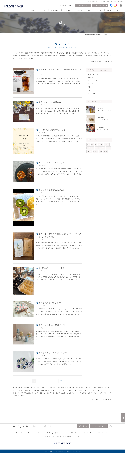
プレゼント (91, 90)
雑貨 (92, 144)
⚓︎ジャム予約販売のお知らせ (52, 190)
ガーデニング (90, 148)
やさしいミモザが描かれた (51, 102)
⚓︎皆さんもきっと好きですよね (53, 353)
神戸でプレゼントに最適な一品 (101, 62)
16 (61, 381)
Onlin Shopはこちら (99, 5)
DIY (96, 148)
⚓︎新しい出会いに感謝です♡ (52, 325)
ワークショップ (92, 81)
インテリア (91, 78)
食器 (89, 87)
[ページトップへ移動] (110, 426)
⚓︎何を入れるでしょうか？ (51, 303)
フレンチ (89, 151)
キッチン (107, 144)
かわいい (108, 148)
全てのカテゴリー (93, 74)
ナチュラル (101, 148)
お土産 (105, 151)
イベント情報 (91, 93)
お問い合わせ (83, 5)
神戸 (88, 144)
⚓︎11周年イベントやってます (52, 268)
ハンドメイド (91, 84)
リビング (101, 144)
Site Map (77, 436)
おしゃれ (95, 151)
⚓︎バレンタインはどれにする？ (53, 163)
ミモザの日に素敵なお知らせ (52, 130)
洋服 (101, 151)
